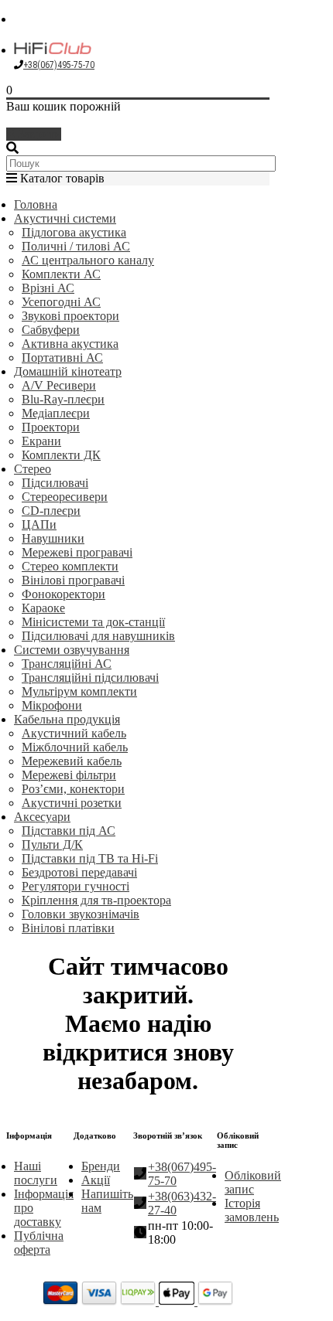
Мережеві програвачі (77, 552)
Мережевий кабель (72, 761)
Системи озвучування (71, 649)
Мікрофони (52, 705)
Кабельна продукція (67, 719)
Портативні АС (62, 357)
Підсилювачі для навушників (98, 635)
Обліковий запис (253, 1182)
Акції (95, 1180)
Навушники (53, 538)
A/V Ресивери (59, 385)
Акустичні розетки (72, 802)
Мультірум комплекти (79, 691)
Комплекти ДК (61, 454)
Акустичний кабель (74, 733)
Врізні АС (48, 288)
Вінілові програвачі (73, 580)
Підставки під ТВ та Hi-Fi (90, 858)
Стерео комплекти (70, 566)
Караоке (43, 608)
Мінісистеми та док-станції (93, 621)
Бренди (100, 1166)
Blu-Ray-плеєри (63, 399)
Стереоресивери (65, 496)
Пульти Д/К (52, 844)
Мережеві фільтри (69, 774)
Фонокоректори (63, 594)
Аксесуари (42, 816)
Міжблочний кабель (75, 747)
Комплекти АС (61, 274)
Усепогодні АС (61, 301)
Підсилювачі (55, 482)
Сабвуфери (51, 329)
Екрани (41, 441)
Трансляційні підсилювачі (90, 677)
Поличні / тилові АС (76, 246)
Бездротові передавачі (79, 872)
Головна (35, 204)
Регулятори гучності (75, 886)
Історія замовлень (252, 1210)
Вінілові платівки (68, 928)
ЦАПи (39, 524)
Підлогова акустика (74, 232)
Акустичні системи (65, 218)
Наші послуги (35, 1173)
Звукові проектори (70, 315)
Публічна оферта (39, 1242)
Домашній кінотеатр (68, 371)
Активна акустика (70, 343)
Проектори (51, 427)
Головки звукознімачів (80, 914)
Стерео (32, 468)
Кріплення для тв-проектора (96, 900)
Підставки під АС (68, 830)
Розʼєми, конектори (73, 788)
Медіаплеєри (56, 413)
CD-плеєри (51, 510)
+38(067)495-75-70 (58, 65)
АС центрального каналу (88, 260)
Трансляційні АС (67, 663)
